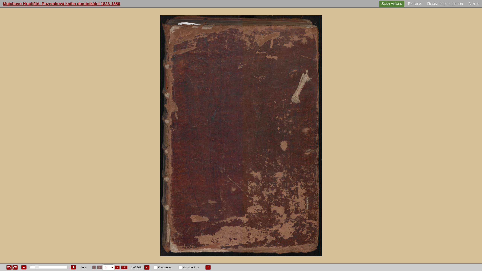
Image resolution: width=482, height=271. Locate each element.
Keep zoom (165, 267)
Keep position (191, 267)
